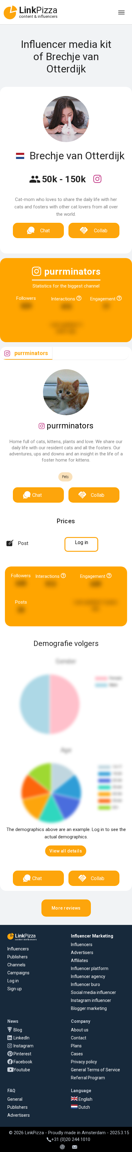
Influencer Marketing (92, 936)
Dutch (84, 1107)
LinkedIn (21, 1037)
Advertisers (82, 952)
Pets (65, 477)
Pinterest (22, 1053)
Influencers (18, 948)
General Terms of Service (95, 1069)
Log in (13, 980)
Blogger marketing (89, 1008)
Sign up (14, 988)
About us (79, 1029)
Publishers (17, 956)
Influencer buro (85, 984)
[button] (65, 850)
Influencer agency (88, 976)
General (14, 1099)
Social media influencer (93, 992)
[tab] (26, 353)
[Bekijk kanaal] (97, 183)
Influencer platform (89, 968)
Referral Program (88, 1077)
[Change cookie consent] (62, 1147)
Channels (16, 964)
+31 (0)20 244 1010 (70, 1139)
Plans (76, 1045)
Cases (77, 1053)
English (85, 1099)
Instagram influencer (91, 1000)
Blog (18, 1029)
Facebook (23, 1061)
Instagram (23, 1045)
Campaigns (18, 972)
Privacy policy (84, 1061)
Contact (78, 1037)
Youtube (22, 1069)
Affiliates (79, 960)
